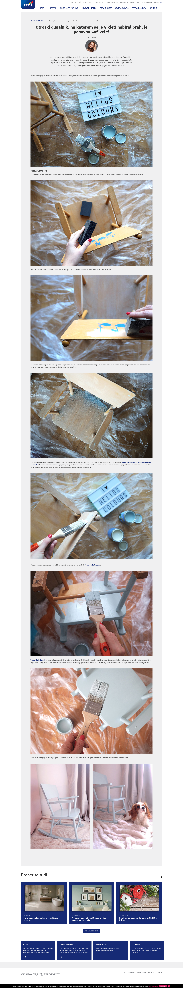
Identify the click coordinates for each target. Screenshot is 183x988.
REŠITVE (53, 8)
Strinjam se (163, 986)
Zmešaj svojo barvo (99, 2)
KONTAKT (153, 8)
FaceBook (75, 2)
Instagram (80, 2)
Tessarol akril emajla (92, 565)
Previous (155, 877)
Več (149, 986)
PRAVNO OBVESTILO (129, 973)
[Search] (160, 8)
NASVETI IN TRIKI (89, 8)
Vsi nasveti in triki (91, 931)
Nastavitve (155, 986)
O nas (84, 2)
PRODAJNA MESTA (139, 8)
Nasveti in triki (101, 944)
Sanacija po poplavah (69, 8)
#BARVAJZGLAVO (122, 8)
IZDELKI (43, 8)
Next (160, 877)
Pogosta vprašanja (147, 2)
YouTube (71, 2)
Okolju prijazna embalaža (127, 2)
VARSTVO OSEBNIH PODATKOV (145, 973)
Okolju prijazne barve (112, 2)
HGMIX (138, 2)
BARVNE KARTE (106, 8)
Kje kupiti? (136, 944)
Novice (90, 2)
